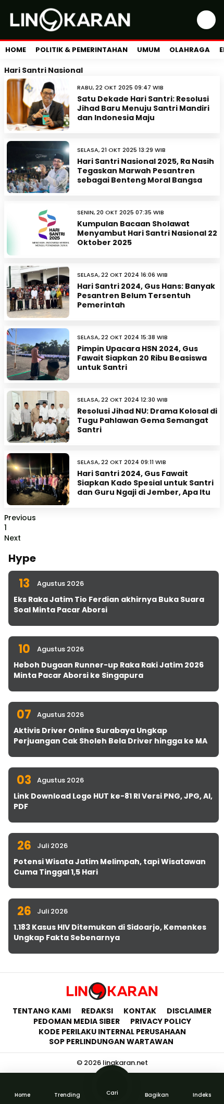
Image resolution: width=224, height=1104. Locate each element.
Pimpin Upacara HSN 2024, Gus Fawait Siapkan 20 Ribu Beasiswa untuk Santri (142, 358)
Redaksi (97, 1011)
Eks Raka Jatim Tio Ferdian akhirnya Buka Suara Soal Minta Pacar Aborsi (109, 604)
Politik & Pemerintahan (81, 50)
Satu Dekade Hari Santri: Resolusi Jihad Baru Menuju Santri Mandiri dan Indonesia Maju (143, 108)
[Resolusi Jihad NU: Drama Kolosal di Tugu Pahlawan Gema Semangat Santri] (38, 417)
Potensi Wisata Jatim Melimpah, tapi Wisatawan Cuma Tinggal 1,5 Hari (110, 866)
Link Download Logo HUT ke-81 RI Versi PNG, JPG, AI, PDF (113, 801)
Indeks (202, 1095)
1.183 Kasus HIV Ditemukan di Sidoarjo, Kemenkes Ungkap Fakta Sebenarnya (110, 932)
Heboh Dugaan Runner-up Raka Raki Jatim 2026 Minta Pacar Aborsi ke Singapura (109, 670)
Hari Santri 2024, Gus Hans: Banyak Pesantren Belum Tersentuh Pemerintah (146, 295)
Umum (148, 50)
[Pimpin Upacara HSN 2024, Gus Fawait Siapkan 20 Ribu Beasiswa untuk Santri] (38, 354)
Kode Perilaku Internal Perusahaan (112, 1031)
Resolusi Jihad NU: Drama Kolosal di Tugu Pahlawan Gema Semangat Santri (147, 420)
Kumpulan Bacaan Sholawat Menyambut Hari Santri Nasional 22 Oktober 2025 (147, 233)
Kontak (139, 1011)
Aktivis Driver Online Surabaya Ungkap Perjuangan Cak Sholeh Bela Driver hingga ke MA (110, 735)
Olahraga (189, 50)
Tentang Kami (42, 1011)
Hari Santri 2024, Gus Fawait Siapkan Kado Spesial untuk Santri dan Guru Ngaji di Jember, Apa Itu (145, 482)
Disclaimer (189, 1011)
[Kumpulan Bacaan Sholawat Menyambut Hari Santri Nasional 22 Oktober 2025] (38, 229)
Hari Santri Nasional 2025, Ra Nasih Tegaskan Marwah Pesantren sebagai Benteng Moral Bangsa (145, 170)
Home (15, 50)
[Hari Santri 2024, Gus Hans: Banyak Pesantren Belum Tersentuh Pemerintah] (38, 292)
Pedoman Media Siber (76, 1021)
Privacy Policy (160, 1021)
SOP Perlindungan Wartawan (112, 1041)
